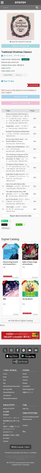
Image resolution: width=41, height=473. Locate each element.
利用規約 (6, 415)
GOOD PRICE (8, 75)
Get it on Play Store (28, 356)
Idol (4, 383)
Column (25, 380)
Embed (6, 228)
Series (25, 374)
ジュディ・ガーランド (22, 186)
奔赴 (4, 299)
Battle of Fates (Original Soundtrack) (29, 263)
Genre (7, 370)
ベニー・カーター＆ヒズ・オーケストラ (17, 167)
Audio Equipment (28, 389)
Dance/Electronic (8, 392)
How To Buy (8, 81)
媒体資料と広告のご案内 (11, 435)
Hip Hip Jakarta (27, 299)
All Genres (13, 370)
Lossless (25, 59)
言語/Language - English (21, 447)
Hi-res (5, 374)
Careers (5, 441)
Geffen (8, 68)
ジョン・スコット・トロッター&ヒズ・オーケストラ (17, 120)
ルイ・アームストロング (16, 165)
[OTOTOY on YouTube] (29, 350)
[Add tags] (25, 75)
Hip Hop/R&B (7, 389)
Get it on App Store (12, 356)
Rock (4, 377)
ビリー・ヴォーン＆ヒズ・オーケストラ (17, 200)
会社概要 (6, 412)
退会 (24, 431)
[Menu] (2, 2)
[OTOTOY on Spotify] (23, 350)
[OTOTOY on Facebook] (17, 350)
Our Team (6, 438)
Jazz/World (7, 395)
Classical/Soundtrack (10, 398)
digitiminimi (17, 465)
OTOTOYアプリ (8, 432)
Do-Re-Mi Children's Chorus (17, 140)
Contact (25, 425)
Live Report (26, 386)
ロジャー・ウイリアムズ (17, 148)
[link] (20, 46)
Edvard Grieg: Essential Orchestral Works (10, 263)
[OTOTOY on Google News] (36, 350)
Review (25, 383)
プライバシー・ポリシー (11, 418)
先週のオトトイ (28, 392)
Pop (4, 380)
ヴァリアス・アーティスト (14, 55)
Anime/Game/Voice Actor (11, 386)
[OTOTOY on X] (5, 350)
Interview (25, 377)
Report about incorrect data (20, 216)
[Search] (38, 7)
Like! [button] (20, 224)
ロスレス (19, 75)
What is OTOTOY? (9, 408)
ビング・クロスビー (12, 116)
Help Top (25, 408)
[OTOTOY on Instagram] (11, 350)
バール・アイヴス (13, 134)
